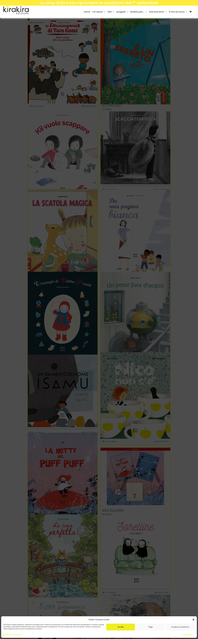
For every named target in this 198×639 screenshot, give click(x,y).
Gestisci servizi (187, 634)
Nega (150, 627)
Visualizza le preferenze (180, 627)
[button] (193, 619)
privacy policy (17, 634)
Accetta (121, 627)
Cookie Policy (7, 634)
